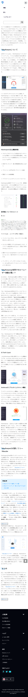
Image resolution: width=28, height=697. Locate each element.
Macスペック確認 (6, 627)
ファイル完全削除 (6, 624)
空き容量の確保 (21, 503)
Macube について (6, 652)
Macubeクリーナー (20, 467)
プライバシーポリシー (7, 659)
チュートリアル (5, 640)
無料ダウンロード (4, 523)
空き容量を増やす (6, 621)
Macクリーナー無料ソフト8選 (11, 483)
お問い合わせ (5, 656)
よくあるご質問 (5, 637)
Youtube (10, 671)
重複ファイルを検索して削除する (12, 513)
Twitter (6, 671)
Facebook (3, 671)
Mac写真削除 (5, 618)
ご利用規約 (4, 662)
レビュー (4, 643)
